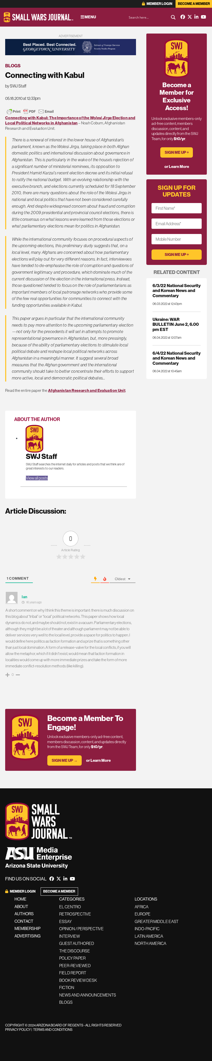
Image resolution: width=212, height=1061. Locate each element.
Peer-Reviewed (75, 965)
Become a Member (194, 4)
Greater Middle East (156, 921)
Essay (65, 921)
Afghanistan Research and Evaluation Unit (86, 390)
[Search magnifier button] (173, 17)
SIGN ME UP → (65, 760)
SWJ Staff (41, 456)
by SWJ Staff (15, 86)
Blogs (13, 66)
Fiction (66, 987)
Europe (142, 914)
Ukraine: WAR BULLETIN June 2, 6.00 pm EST (176, 324)
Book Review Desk (78, 980)
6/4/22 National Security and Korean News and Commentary (177, 358)
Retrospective (75, 914)
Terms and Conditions (52, 1030)
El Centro (70, 906)
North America (150, 943)
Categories (72, 899)
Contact (23, 921)
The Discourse (74, 951)
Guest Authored (76, 943)
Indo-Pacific (147, 928)
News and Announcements (87, 995)
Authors (24, 913)
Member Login (159, 4)
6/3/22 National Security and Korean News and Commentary (177, 290)
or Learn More (98, 760)
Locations (146, 899)
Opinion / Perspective (81, 928)
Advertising (27, 936)
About (21, 906)
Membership (27, 928)
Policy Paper (72, 958)
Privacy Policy (18, 1030)
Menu (90, 17)
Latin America (149, 936)
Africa (141, 906)
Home (20, 899)
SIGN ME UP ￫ (177, 152)
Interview (69, 936)
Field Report (72, 972)
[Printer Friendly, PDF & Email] (30, 111)
